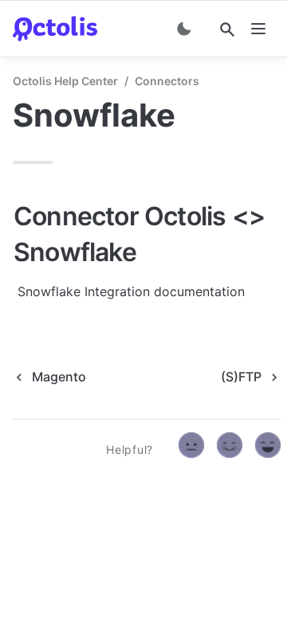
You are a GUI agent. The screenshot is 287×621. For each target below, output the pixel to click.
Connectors (167, 81)
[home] (55, 28)
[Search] (227, 29)
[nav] (258, 29)
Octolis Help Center (65, 81)
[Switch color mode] (184, 28)
